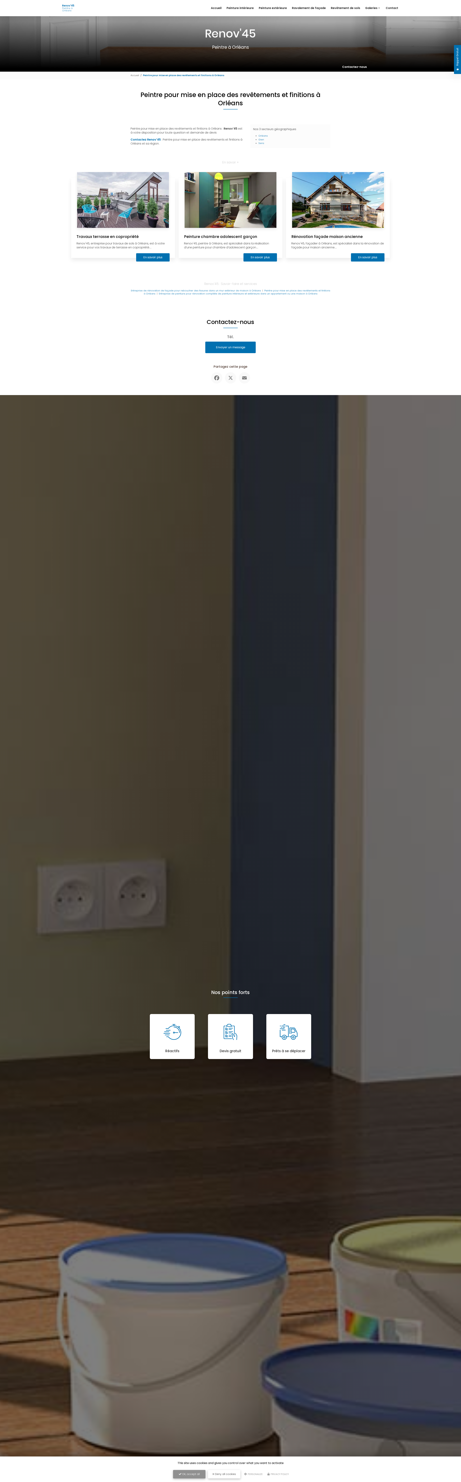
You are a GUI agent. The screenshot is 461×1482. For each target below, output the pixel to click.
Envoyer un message (230, 347)
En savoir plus (152, 257)
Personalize (255, 1474)
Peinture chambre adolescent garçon (220, 236)
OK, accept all (190, 1474)
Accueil (216, 8)
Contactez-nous (354, 67)
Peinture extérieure (273, 8)
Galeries (371, 8)
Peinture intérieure (240, 8)
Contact (392, 8)
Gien (261, 139)
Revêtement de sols (345, 8)
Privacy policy (279, 1474)
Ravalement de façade (309, 8)
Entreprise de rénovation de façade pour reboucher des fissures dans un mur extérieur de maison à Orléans (196, 290)
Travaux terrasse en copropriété (108, 236)
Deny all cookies (225, 1474)
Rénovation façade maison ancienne (327, 236)
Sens (261, 143)
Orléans (263, 135)
